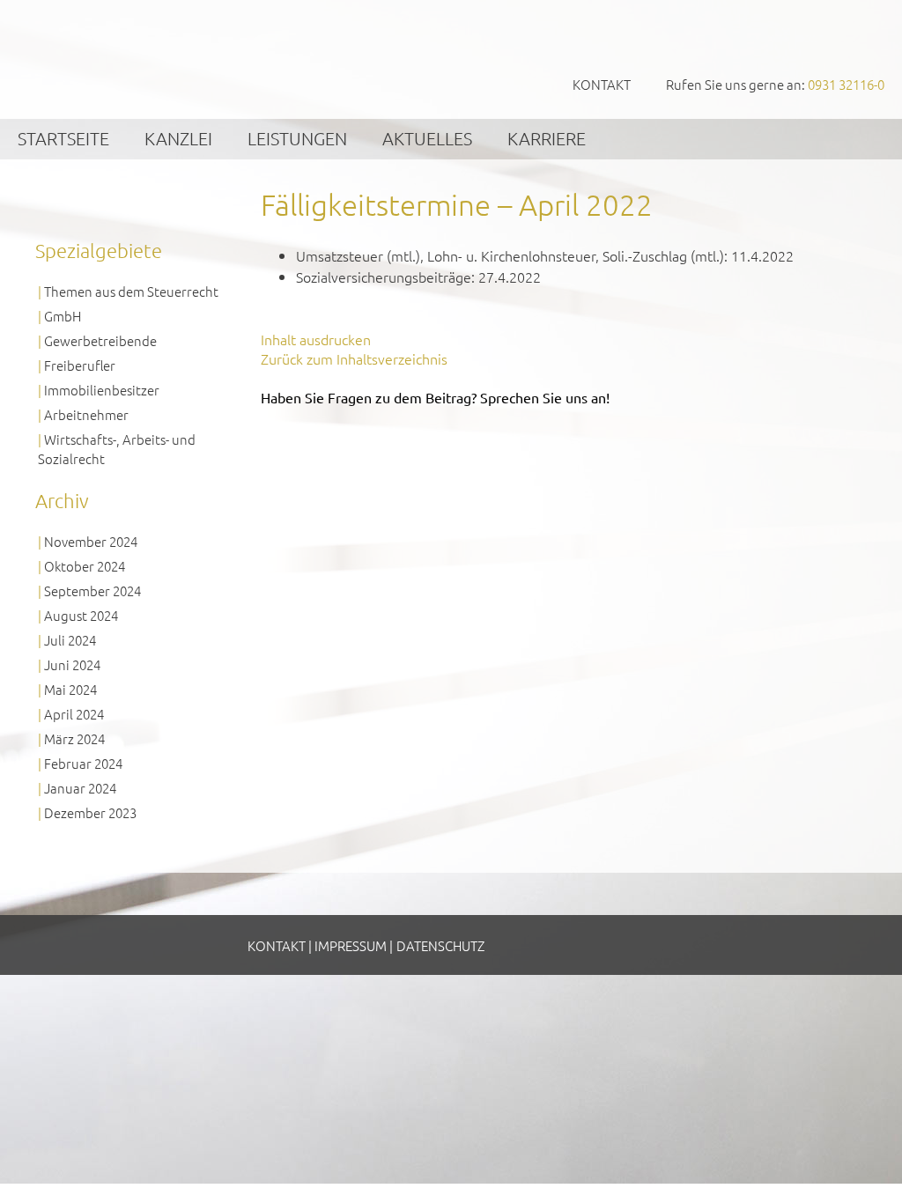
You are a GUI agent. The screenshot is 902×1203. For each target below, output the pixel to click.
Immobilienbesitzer (101, 389)
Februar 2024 (83, 763)
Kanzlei (178, 138)
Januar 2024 (80, 788)
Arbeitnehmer (86, 414)
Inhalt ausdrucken (316, 339)
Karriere (546, 138)
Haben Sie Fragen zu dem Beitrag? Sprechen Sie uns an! (435, 397)
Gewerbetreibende (100, 340)
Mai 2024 (70, 689)
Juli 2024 (70, 640)
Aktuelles (427, 138)
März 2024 (74, 738)
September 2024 (92, 590)
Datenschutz (440, 945)
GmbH (62, 315)
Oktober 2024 (84, 566)
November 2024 (90, 541)
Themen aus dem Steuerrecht (131, 291)
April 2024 (74, 714)
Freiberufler (79, 365)
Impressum (350, 945)
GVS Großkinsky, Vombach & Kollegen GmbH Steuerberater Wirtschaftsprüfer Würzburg (132, 58)
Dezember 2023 (90, 812)
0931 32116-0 (846, 84)
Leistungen (297, 138)
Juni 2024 (72, 664)
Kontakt (602, 84)
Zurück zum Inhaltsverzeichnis (354, 358)
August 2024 (81, 615)
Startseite (63, 138)
